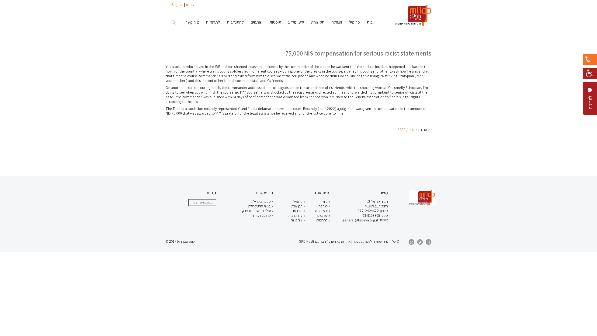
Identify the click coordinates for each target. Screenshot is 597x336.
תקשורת (296, 206)
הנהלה (323, 206)
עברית (190, 4)
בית (325, 201)
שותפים (322, 215)
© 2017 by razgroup (180, 241)
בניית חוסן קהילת (259, 206)
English (177, 4)
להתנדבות (295, 215)
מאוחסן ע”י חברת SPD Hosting (320, 241)
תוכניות (297, 210)
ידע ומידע (321, 210)
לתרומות (322, 220)
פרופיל (297, 201)
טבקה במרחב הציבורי (202, 202)
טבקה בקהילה (261, 201)
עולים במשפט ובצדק (256, 210)
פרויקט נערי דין (261, 215)
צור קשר (296, 220)
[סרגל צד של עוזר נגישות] (590, 72)
